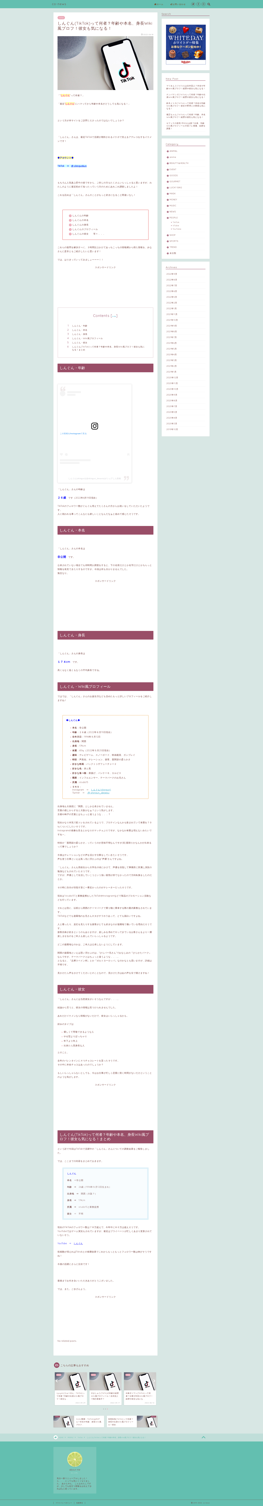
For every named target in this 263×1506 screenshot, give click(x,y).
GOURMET (175, 181)
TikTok (61, 18)
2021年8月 (171, 331)
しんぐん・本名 (79, 330)
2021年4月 (171, 354)
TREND (173, 247)
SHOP (173, 235)
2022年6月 (171, 291)
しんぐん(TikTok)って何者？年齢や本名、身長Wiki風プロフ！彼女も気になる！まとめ (108, 348)
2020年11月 (172, 383)
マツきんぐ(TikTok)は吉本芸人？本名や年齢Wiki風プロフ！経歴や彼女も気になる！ (185, 87)
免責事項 (79, 1503)
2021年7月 (171, 337)
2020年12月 (172, 377)
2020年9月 (171, 394)
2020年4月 (171, 418)
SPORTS (174, 241)
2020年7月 (171, 406)
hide (114, 316)
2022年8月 (171, 279)
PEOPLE (174, 217)
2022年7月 (171, 285)
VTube (176, 225)
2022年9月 (171, 274)
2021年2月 (171, 366)
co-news (59, 4)
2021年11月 (172, 314)
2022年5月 (171, 297)
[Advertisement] (105, 288)
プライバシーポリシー (64, 1503)
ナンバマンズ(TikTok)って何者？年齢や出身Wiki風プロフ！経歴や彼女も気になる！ (185, 95)
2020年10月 (172, 389)
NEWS (173, 211)
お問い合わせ (179, 4)
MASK (173, 193)
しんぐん (78, 1243)
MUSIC (173, 205)
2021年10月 (172, 320)
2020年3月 (171, 423)
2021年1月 (171, 371)
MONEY (173, 199)
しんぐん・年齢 (79, 325)
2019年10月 (172, 429)
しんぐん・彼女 (79, 342)
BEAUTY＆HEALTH (179, 163)
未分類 (173, 253)
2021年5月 (171, 348)
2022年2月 (171, 302)
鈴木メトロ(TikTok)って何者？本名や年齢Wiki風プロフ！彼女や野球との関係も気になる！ (185, 105)
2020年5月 (171, 412)
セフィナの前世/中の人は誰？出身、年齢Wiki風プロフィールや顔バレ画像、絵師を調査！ (185, 125)
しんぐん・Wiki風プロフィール (87, 338)
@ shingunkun (79, 166)
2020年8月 (171, 400)
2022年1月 (171, 308)
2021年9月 (171, 325)
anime (173, 157)
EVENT (173, 169)
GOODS (174, 175)
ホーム (160, 4)
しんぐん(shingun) (101, 789)
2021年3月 (171, 360)
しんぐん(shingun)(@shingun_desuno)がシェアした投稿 (94, 478)
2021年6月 (171, 343)
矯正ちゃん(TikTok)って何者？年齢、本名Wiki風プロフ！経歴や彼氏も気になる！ (185, 115)
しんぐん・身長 (79, 334)
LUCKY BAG (176, 187)
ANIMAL (174, 151)
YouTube (177, 229)
